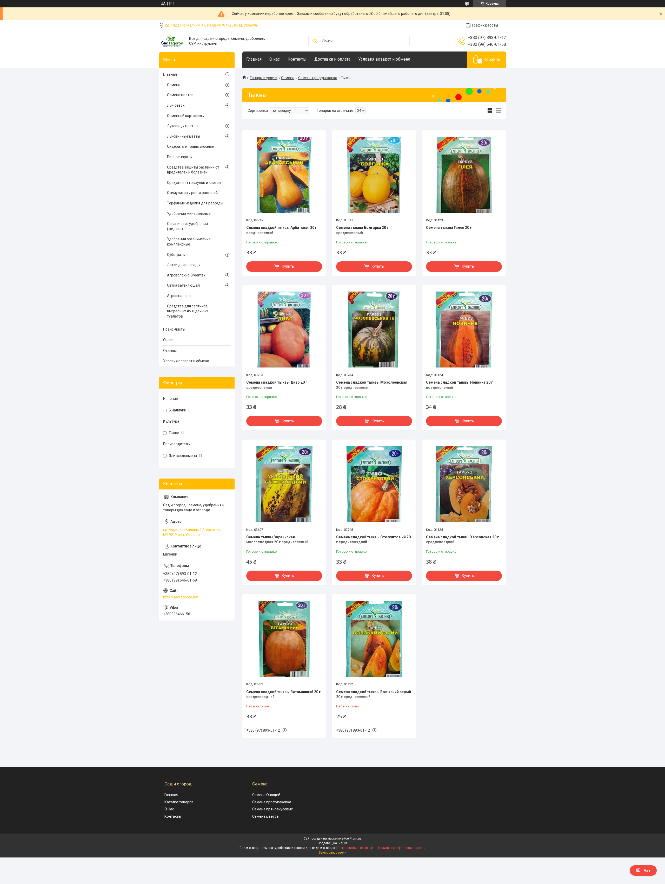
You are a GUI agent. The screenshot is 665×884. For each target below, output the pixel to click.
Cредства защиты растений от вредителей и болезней (193, 170)
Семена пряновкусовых (272, 809)
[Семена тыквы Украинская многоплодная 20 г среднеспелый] (284, 484)
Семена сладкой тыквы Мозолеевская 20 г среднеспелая (371, 385)
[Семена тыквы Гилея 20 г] (464, 175)
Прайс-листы (174, 329)
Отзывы (170, 351)
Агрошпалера (179, 296)
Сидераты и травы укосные (190, 146)
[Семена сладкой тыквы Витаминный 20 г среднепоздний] (284, 639)
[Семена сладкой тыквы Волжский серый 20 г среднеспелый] (374, 639)
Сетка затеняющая (183, 285)
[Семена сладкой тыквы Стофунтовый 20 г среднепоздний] (374, 484)
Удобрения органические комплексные (189, 241)
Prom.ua (356, 838)
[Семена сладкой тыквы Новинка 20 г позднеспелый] (464, 329)
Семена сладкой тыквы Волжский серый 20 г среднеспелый (373, 694)
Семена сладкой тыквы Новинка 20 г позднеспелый (459, 385)
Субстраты (176, 255)
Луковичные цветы (183, 136)
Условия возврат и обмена (384, 59)
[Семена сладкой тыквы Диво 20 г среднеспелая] (284, 329)
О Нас (169, 809)
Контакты (297, 59)
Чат (647, 870)
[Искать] (314, 41)
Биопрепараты (179, 157)
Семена (287, 78)
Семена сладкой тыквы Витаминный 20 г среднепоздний (283, 694)
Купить (288, 266)
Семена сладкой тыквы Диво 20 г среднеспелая (276, 385)
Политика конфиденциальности (401, 848)
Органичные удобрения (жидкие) (187, 226)
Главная (254, 59)
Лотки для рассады (183, 265)
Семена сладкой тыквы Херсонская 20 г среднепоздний (462, 539)
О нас (274, 59)
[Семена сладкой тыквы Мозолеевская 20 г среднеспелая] (374, 329)
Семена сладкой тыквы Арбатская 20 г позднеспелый (281, 230)
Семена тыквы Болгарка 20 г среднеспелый (362, 230)
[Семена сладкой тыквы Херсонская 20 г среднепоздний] (464, 484)
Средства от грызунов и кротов (194, 182)
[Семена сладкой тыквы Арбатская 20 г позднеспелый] (284, 175)
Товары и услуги (263, 78)
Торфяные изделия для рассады (195, 203)
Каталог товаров (179, 802)
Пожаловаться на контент (356, 848)
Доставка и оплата (332, 59)
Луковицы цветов (182, 126)
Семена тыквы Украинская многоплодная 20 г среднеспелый (277, 539)
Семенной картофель (185, 116)
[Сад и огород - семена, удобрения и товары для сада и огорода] (172, 41)
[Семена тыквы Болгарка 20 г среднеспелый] (374, 175)
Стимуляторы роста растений (192, 193)
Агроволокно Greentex (186, 275)
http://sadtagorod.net (180, 597)
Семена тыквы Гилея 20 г (449, 227)
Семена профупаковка (317, 78)
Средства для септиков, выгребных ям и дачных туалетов (187, 311)
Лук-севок (175, 105)
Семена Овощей (266, 795)
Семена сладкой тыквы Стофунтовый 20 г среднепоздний (373, 539)
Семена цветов (180, 95)
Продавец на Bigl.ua (333, 843)
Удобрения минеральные (189, 213)
